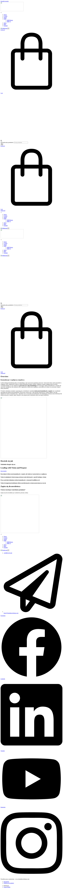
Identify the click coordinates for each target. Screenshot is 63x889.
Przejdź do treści (5, 1)
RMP (5, 19)
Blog (5, 24)
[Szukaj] (2, 144)
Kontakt (6, 25)
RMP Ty (9, 21)
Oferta (5, 17)
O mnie (5, 16)
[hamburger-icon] (1, 12)
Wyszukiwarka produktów (7, 142)
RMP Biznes (10, 20)
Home (5, 14)
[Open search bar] (1, 141)
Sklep (5, 23)
